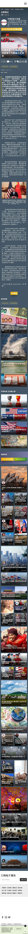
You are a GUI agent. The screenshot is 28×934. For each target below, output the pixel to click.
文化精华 (9, 890)
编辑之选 (6, 14)
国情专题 (4, 893)
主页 (2, 9)
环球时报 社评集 (19, 9)
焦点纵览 (14, 890)
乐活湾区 (9, 887)
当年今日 (10, 380)
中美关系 (5, 66)
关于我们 (3, 924)
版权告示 (10, 924)
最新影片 (14, 893)
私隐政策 (3, 931)
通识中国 (4, 353)
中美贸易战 (13, 66)
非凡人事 (4, 890)
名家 (12, 9)
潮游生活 (14, 887)
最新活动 (20, 893)
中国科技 (4, 887)
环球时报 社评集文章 (8, 391)
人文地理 (10, 353)
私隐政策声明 (17, 924)
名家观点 (7, 9)
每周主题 (9, 893)
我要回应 (14, 293)
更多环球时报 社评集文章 (11, 29)
